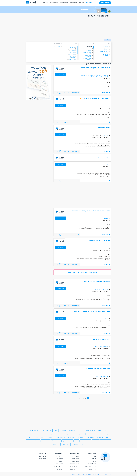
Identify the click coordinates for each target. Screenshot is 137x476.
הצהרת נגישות (92, 469)
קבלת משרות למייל (58, 466)
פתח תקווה (101, 75)
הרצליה (106, 319)
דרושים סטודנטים (74, 464)
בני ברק (100, 289)
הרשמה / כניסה (105, 2)
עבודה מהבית (75, 459)
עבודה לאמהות (75, 461)
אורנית (97, 75)
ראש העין (106, 75)
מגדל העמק (97, 346)
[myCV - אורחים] (38, 100)
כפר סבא (94, 319)
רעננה (97, 289)
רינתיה (99, 76)
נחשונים (102, 76)
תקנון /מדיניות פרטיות (90, 466)
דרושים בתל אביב (74, 469)
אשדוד (106, 248)
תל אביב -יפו (105, 289)
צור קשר (45, 2)
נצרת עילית (102, 346)
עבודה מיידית (75, 456)
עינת (91, 75)
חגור (82, 75)
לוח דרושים (89, 2)
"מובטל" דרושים (92, 464)
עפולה (106, 346)
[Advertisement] (68, 28)
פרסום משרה (42, 459)
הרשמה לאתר (59, 456)
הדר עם (95, 76)
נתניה (90, 319)
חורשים (106, 76)
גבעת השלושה (86, 75)
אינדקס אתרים (59, 469)
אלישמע (92, 76)
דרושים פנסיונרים (74, 466)
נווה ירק (93, 75)
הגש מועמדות (61, 75)
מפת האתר (93, 461)
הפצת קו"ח (73, 2)
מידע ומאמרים (64, 2)
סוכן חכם (81, 2)
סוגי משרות (89, 46)
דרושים (61, 461)
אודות (95, 456)
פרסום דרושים (54, 2)
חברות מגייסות (59, 464)
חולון (95, 289)
